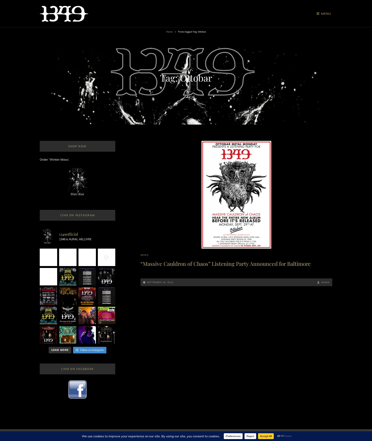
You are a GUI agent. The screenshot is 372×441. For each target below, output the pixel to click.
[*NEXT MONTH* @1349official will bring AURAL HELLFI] (48, 335)
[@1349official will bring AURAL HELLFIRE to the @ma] (48, 315)
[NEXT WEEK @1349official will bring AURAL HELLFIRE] (106, 276)
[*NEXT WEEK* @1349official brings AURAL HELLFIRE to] (48, 257)
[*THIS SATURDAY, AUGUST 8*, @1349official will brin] (68, 276)
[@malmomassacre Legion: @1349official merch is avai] (106, 257)
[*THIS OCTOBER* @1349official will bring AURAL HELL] (68, 335)
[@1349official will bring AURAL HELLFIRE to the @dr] (68, 257)
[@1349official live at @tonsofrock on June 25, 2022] (87, 335)
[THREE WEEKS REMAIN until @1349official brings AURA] (106, 296)
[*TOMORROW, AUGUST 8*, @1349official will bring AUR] (48, 276)
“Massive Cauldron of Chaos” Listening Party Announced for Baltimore (225, 263)
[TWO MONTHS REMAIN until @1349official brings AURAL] (48, 296)
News (144, 254)
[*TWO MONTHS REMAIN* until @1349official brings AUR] (106, 335)
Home (169, 31)
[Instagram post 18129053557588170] (68, 315)
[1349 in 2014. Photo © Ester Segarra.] (68, 296)
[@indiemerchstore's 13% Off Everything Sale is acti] (106, 315)
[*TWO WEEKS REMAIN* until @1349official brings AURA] (87, 257)
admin (325, 282)
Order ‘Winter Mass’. (55, 159)
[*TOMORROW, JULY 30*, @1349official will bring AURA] (87, 276)
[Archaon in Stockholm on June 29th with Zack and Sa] (87, 315)
